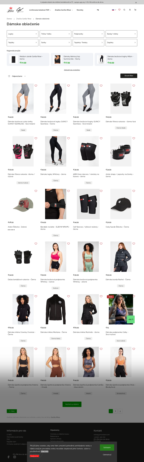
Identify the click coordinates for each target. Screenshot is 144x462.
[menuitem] (42, 10)
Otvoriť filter (129, 76)
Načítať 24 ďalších (72, 404)
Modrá (88, 393)
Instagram (14, 457)
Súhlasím (107, 448)
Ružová (55, 288)
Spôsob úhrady (55, 439)
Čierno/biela (55, 338)
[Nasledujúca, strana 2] (116, 411)
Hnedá (55, 393)
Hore (13, 411)
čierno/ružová (23, 183)
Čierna (55, 130)
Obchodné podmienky (15, 437)
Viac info (44, 451)
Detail (34, 118)
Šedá (23, 130)
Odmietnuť (107, 455)
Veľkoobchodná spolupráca (20, 457)
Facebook (97, 441)
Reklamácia (54, 436)
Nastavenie (34, 456)
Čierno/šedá (121, 128)
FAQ (8, 439)
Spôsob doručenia (57, 441)
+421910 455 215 (99, 437)
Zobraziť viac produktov (72, 70)
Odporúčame (17, 76)
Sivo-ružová (121, 341)
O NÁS (9, 435)
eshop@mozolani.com (102, 435)
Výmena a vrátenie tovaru (59, 434)
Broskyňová (121, 393)
